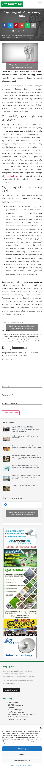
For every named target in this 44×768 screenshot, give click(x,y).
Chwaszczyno (12, 703)
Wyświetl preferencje (22, 760)
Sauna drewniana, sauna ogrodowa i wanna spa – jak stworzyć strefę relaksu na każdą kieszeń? (26, 457)
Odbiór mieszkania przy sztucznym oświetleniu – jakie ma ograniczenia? (25, 466)
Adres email (7, 395)
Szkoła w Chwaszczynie (16, 719)
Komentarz (7, 359)
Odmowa (22, 755)
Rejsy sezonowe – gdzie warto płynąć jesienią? (25, 437)
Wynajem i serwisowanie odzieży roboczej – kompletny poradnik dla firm (26, 446)
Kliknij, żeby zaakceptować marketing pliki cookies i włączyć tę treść (22, 66)
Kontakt (10, 707)
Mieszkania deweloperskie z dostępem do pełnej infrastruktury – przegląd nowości (26, 477)
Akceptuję (22, 749)
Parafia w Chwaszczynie (16, 712)
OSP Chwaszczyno (14, 710)
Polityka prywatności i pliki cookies (21, 765)
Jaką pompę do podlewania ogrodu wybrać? (25, 486)
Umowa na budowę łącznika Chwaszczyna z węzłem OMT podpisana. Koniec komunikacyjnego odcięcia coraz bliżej (25, 428)
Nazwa (5, 386)
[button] (41, 727)
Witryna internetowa (10, 403)
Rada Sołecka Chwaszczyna (18, 717)
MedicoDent (12, 176)
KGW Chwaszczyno (15, 705)
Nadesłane (27, 31)
